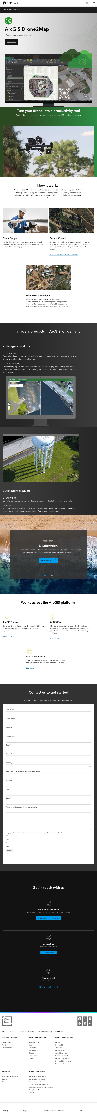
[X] (85, 1018)
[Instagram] (85, 1023)
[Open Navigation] (94, 3)
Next (57, 575)
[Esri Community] (79, 1023)
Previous (40, 575)
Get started (11, 42)
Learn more (7, 636)
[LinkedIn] (90, 1018)
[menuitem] (14, 1042)
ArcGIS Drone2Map (11, 9)
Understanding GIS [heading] (9, 1037)
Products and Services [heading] (64, 1037)
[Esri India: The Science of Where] (7, 1021)
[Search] (87, 3)
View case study (47, 560)
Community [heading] (6, 1071)
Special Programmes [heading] (37, 1071)
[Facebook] (79, 1018)
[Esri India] (11, 3)
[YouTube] (90, 1023)
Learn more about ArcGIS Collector (63, 254)
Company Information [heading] (37, 1037)
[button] (48, 151)
